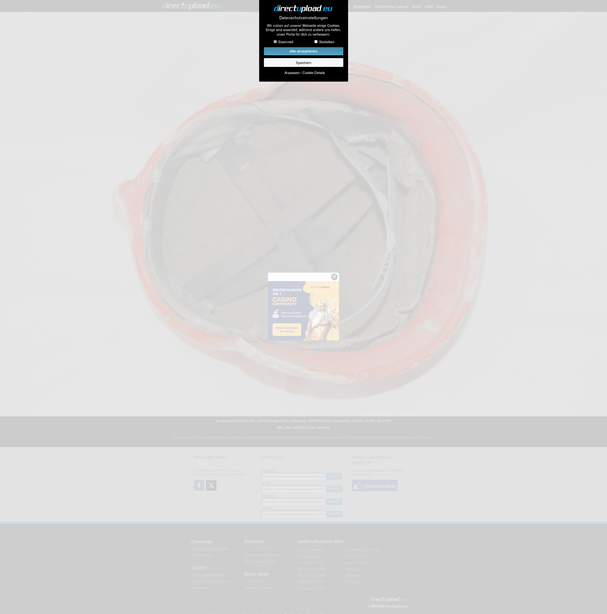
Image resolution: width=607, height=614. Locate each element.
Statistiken (327, 41)
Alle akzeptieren (303, 51)
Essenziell (285, 41)
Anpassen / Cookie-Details (305, 72)
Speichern (303, 62)
